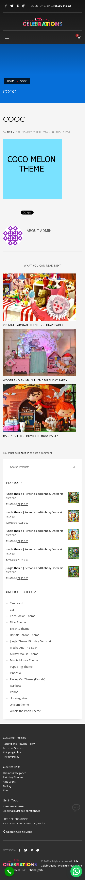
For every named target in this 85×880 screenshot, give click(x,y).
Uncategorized (19, 698)
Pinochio (15, 673)
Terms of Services (14, 748)
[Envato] (38, 850)
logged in (24, 453)
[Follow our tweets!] (26, 850)
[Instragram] (24, 6)
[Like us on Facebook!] (20, 850)
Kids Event (9, 781)
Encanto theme (19, 628)
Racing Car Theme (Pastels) (27, 679)
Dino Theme (18, 622)
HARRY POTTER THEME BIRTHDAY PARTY (30, 436)
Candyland (16, 603)
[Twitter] (12, 6)
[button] (76, 871)
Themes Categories (14, 773)
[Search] (74, 467)
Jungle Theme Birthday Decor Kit (31, 641)
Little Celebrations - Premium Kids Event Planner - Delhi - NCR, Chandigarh (42, 865)
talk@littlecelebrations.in (25, 811)
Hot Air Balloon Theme (24, 635)
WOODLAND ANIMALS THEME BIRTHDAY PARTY (35, 380)
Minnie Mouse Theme (24, 660)
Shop (6, 790)
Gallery (7, 786)
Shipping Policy (12, 752)
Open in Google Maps (19, 831)
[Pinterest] (18, 6)
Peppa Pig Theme (21, 666)
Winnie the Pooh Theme (25, 711)
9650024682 (62, 5)
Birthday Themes (13, 777)
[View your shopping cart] (79, 37)
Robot (14, 692)
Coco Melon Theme (22, 616)
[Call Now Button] (9, 872)
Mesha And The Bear (23, 647)
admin (11, 132)
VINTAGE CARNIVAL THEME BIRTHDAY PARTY (33, 325)
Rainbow (15, 685)
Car (12, 609)
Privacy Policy (11, 756)
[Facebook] (6, 6)
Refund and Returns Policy (19, 743)
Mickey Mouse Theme (24, 654)
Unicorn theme (19, 704)
